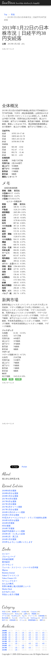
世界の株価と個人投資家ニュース (16, 586)
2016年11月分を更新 (10, 515)
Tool (13, 618)
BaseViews (21, 3)
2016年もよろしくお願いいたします (17, 542)
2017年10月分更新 (9, 499)
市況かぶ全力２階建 (10, 594)
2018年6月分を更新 (10, 493)
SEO (43, 618)
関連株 (34, 614)
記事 (25, 614)
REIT (3, 620)
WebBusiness (6, 614)
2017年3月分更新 (9, 504)
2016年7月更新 (8, 528)
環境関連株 (32, 620)
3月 (23, 633)
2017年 (4, 647)
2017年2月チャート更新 (12, 507)
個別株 (14, 611)
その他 (23, 611)
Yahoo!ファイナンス (10, 576)
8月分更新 (6, 526)
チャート (31, 616)
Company (34, 611)
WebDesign (34, 618)
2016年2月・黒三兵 (10, 537)
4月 (30, 633)
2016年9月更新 (8, 523)
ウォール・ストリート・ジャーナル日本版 (20, 567)
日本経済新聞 (7, 559)
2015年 (4, 643)
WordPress (14, 616)
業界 (41, 620)
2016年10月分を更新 (10, 520)
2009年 (4, 630)
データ (4, 616)
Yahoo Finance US (9, 578)
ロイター (6, 554)
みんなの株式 (7, 584)
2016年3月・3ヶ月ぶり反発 (13, 534)
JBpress (5, 570)
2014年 (4, 641)
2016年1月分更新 (9, 539)
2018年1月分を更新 (10, 496)
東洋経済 (6, 562)
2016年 (4, 645)
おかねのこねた (8, 592)
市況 (13, 15)
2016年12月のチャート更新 (13, 512)
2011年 (4, 635)
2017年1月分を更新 (10, 510)
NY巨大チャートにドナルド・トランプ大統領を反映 (24, 518)
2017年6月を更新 (9, 501)
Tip (23, 616)
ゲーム (22, 620)
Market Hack (7, 589)
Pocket (24, 467)
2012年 (4, 637)
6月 (43, 633)
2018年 (4, 650)
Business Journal (8, 573)
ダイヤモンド (7, 565)
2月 (16, 633)
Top (5, 15)
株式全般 (5, 618)
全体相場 (41, 616)
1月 (9, 633)
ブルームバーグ (8, 557)
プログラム (23, 618)
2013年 (4, 639)
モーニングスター (9, 581)
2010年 (4, 633)
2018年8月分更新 (9, 491)
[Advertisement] (25, 75)
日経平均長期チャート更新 (13, 531)
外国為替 (13, 620)
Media (17, 614)
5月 (36, 633)
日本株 (18, 379)
